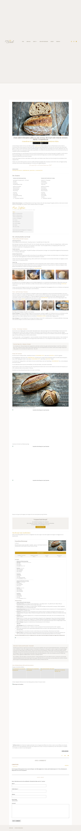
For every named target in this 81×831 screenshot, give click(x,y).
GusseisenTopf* (39, 170)
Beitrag (23, 299)
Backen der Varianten (17, 355)
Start (23, 41)
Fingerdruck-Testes (41, 317)
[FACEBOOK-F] (74, 41)
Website (13, 795)
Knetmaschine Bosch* (17, 170)
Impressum (11, 829)
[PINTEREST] (76, 41)
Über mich (58, 41)
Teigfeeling (64, 283)
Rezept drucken (41, 554)
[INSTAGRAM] (71, 41)
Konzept (52, 41)
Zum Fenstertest (38, 268)
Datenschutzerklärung (19, 829)
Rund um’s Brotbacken (44, 41)
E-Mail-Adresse (15, 790)
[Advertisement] (40, 91)
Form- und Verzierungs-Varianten (20, 291)
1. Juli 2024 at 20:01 (15, 767)
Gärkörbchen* (26, 170)
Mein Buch (28, 41)
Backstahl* (32, 170)
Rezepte (34, 41)
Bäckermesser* (55, 362)
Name (13, 784)
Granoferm (37, 145)
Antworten (67, 766)
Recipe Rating (14, 800)
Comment (14, 804)
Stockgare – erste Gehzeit (18, 280)
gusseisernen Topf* (39, 356)
